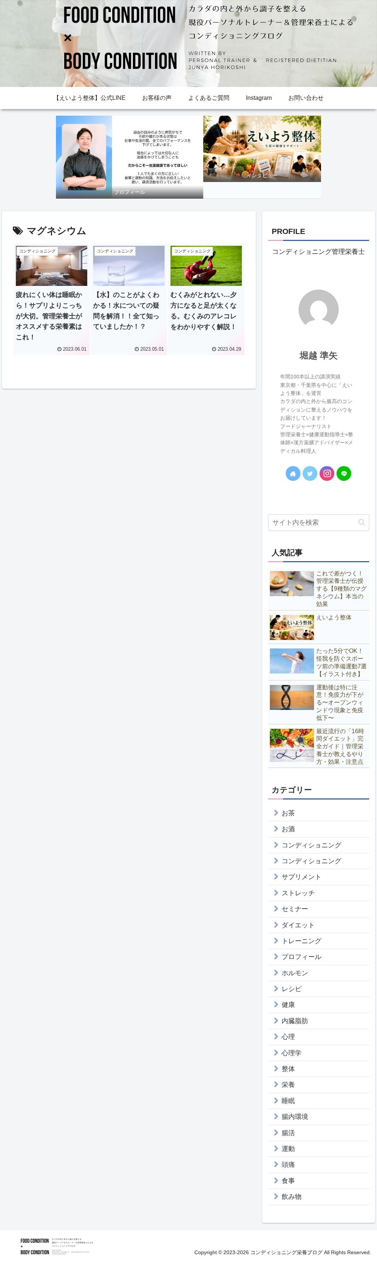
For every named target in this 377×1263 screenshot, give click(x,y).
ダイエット (298, 925)
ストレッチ (298, 893)
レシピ (292, 989)
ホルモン (295, 973)
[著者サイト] (293, 473)
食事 (288, 1181)
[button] (361, 522)
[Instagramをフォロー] (327, 473)
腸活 (288, 1133)
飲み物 (292, 1196)
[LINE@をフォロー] (344, 473)
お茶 (288, 813)
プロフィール (301, 957)
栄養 (288, 1084)
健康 (288, 1004)
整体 (288, 1069)
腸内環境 (295, 1116)
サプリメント (301, 877)
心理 (288, 1036)
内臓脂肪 (295, 1021)
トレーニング (301, 941)
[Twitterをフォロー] (310, 473)
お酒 (288, 829)
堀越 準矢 (319, 355)
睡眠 (288, 1101)
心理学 (292, 1053)
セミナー (295, 909)
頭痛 (288, 1164)
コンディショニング (311, 845)
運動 (288, 1148)
